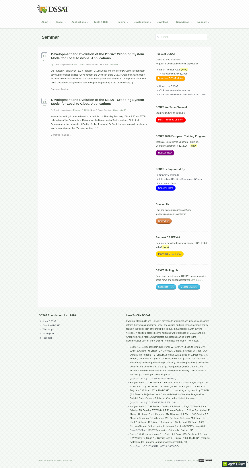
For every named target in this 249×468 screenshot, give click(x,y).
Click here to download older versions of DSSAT (183, 94)
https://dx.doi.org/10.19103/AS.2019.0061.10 (153, 402)
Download (161, 22)
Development (140, 22)
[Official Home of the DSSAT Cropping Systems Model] (53, 12)
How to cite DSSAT (168, 86)
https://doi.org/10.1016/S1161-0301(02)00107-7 (154, 446)
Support (201, 22)
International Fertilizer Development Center (180, 179)
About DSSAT (49, 321)
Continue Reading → (61, 89)
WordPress (181, 460)
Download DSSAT (51, 325)
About (43, 22)
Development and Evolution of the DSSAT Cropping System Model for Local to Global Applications (97, 56)
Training (120, 22)
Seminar (103, 64)
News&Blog (181, 22)
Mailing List (48, 333)
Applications (77, 22)
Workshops (48, 329)
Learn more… (196, 280)
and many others (167, 183)
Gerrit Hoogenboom (62, 64)
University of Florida (169, 175)
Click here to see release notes (174, 90)
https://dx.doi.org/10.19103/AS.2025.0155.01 (153, 378)
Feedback (47, 338)
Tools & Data (99, 22)
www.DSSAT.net (139, 430)
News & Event (92, 64)
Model (58, 22)
